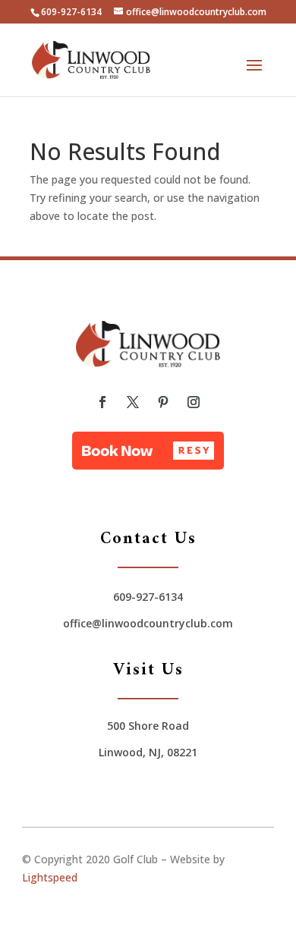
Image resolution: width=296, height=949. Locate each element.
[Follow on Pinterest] (163, 402)
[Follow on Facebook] (102, 402)
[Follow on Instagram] (193, 402)
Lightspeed (49, 877)
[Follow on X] (133, 402)
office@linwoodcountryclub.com (148, 623)
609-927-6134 (71, 11)
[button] (148, 451)
